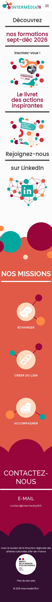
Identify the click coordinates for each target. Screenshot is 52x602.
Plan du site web (26, 580)
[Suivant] (5, 211)
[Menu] (47, 5)
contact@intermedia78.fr (26, 505)
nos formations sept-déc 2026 (27, 36)
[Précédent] (2, 211)
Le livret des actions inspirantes (27, 100)
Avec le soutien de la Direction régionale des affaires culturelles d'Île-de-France (26, 549)
